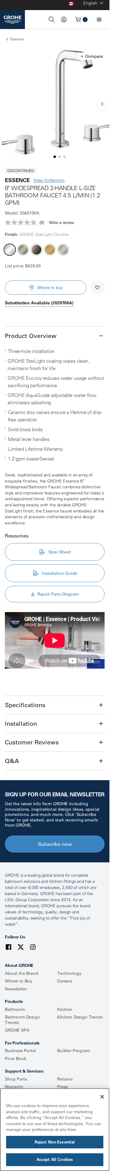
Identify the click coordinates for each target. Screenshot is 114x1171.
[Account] (63, 19)
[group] (54, 104)
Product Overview (31, 336)
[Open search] (52, 20)
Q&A (12, 761)
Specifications (25, 705)
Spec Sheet (59, 552)
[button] (92, 56)
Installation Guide (59, 573)
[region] (54, 1129)
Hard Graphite (36, 250)
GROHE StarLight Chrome (10, 250)
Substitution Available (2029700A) (39, 303)
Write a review (61, 222)
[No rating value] (22, 222)
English (90, 3)
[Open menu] (99, 19)
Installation (21, 723)
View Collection (49, 180)
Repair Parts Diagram (58, 594)
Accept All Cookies (54, 1159)
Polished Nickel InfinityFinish (63, 250)
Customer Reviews (32, 742)
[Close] (102, 1096)
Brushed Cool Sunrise (50, 250)
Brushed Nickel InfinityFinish (23, 250)
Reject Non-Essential (55, 1142)
